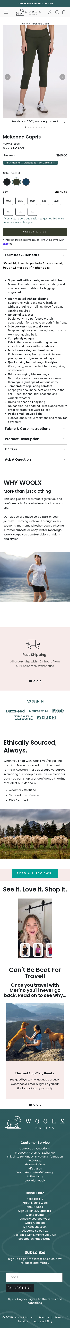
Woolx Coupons (35, 1223)
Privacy (44, 1317)
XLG (56, 201)
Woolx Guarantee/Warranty (35, 1172)
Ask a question (18, 459)
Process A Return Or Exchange (35, 1152)
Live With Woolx (35, 1180)
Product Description (22, 439)
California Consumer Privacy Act (35, 1235)
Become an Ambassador (35, 1239)
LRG (44, 201)
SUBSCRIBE (19, 1288)
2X (20, 211)
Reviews (9, 155)
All (30, 24)
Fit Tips (11, 449)
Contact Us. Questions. (35, 1148)
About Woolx (35, 1207)
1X (8, 211)
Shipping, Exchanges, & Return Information (35, 1156)
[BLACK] (7, 182)
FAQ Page (35, 1160)
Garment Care (35, 1164)
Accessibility (35, 1199)
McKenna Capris (41, 24)
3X (32, 211)
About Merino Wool (35, 1203)
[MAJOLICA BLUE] (26, 182)
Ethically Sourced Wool (35, 1219)
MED (32, 201)
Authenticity (35, 1176)
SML (20, 201)
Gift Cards (35, 1168)
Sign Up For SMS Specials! (34, 1211)
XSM (8, 201)
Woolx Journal (35, 1215)
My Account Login (35, 1227)
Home (24, 24)
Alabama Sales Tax (35, 1230)
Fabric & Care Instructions (27, 428)
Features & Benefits (22, 255)
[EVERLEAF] (16, 182)
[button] (8, 77)
